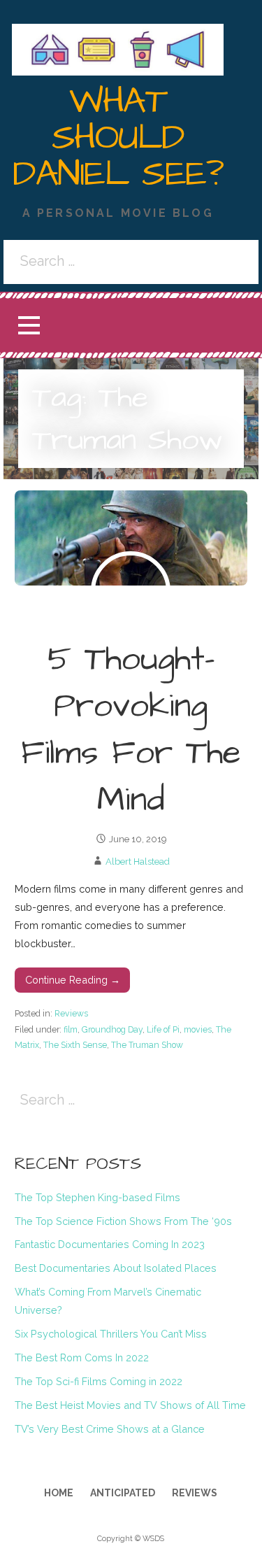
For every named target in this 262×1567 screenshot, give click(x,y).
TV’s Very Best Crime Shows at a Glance (110, 1429)
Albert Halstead (137, 861)
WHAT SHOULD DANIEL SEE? (118, 137)
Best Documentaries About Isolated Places (116, 1268)
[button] (28, 326)
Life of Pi (163, 1029)
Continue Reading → (72, 980)
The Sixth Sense (75, 1045)
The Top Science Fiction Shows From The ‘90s (123, 1221)
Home (58, 1492)
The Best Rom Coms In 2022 (82, 1357)
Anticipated (122, 1492)
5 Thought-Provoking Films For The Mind (131, 730)
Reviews (71, 1013)
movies (198, 1029)
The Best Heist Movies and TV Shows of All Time (130, 1405)
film (71, 1029)
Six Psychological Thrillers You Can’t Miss (111, 1334)
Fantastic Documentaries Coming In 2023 (110, 1244)
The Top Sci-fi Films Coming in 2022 (98, 1381)
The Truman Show (147, 1045)
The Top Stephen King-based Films (97, 1197)
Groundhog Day (112, 1029)
